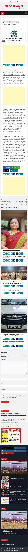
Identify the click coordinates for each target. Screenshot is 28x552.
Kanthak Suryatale (7, 27)
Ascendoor (7, 550)
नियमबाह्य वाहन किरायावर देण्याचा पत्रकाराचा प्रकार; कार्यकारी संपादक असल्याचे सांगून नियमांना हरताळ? (13, 335)
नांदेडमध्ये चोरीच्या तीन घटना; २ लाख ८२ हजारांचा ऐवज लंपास (10, 413)
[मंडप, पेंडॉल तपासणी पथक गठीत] (14, 520)
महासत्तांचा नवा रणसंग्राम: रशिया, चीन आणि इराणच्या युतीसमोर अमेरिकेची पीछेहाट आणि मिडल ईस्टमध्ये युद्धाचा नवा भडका (13, 425)
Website (3, 389)
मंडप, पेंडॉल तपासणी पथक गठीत (7, 472)
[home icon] (2, 13)
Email (2, 383)
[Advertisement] (14, 54)
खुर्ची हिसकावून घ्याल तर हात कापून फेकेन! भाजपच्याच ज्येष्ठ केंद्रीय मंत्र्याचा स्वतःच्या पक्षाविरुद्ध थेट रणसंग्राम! (13, 416)
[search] (26, 13)
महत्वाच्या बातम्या (5, 19)
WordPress (18, 550)
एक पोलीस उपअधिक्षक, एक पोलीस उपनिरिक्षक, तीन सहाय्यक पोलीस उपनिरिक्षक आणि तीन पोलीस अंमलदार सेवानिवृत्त (14, 282)
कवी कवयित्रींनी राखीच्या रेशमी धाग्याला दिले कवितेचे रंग (9, 422)
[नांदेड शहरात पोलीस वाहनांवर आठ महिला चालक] (5, 479)
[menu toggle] (6, 13)
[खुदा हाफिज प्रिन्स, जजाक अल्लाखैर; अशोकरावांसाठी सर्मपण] (5, 485)
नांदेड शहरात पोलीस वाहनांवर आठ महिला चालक (17, 478)
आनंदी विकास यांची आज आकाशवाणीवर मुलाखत (11, 250)
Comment (3, 359)
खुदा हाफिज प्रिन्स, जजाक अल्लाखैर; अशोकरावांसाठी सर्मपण (15, 484)
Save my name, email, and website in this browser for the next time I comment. (14, 396)
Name (3, 377)
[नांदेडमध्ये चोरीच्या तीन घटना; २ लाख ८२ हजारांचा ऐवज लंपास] (5, 493)
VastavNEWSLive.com (14, 548)
